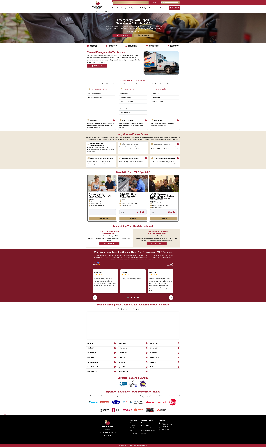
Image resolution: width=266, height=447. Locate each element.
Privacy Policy (145, 425)
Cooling (123, 8)
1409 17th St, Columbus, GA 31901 (166, 423)
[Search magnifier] (179, 2)
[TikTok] (110, 435)
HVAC (105, 12)
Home (94, 12)
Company (162, 8)
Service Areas (153, 8)
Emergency (110, 12)
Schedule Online (165, 429)
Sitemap (143, 433)
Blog (131, 430)
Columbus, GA (155, 2)
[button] (96, 263)
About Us (132, 425)
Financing (132, 428)
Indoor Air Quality (141, 8)
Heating (131, 8)
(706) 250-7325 (165, 427)
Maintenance (145, 423)
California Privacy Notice (148, 430)
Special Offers (116, 8)
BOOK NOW (133, 218)
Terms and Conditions (147, 428)
